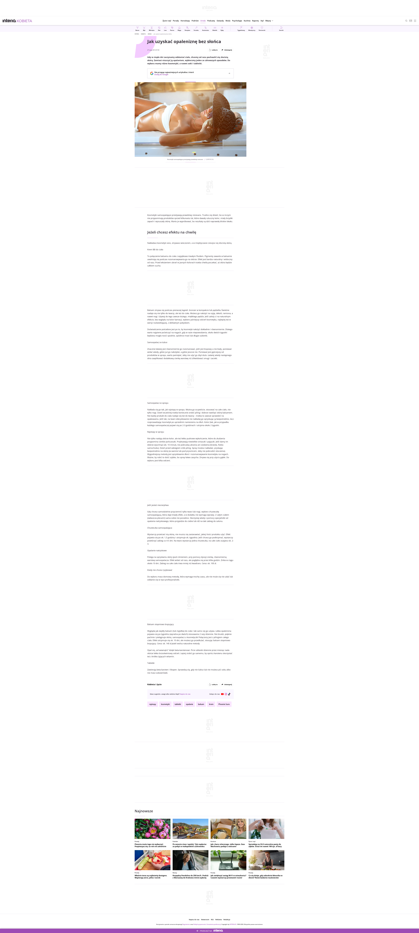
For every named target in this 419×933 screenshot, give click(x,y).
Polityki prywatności (199, 924)
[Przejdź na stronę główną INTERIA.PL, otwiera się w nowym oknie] (9, 20)
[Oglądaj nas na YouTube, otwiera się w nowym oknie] (222, 694)
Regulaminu (186, 924)
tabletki (178, 704)
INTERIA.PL (233, 924)
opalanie (189, 704)
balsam (201, 704)
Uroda (150, 34)
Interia (137, 34)
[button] (185, 20)
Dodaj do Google (173, 74)
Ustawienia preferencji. (214, 924)
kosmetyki (165, 704)
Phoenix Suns (224, 704)
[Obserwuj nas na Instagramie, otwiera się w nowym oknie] (226, 694)
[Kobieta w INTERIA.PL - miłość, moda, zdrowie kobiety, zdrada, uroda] (24, 20)
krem (211, 704)
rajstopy (152, 704)
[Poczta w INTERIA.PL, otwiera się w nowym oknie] (411, 20)
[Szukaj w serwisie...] (406, 20)
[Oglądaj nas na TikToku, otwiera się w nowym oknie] (229, 694)
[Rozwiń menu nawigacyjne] (415, 20)
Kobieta (143, 34)
